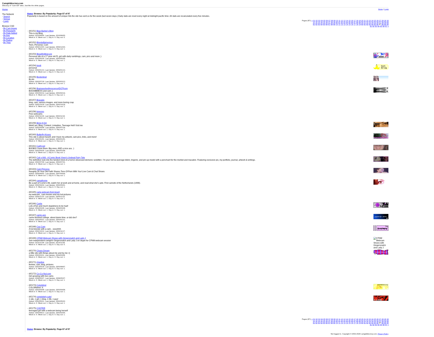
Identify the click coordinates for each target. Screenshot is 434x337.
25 (375, 20)
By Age (6, 35)
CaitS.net (41, 146)
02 (317, 20)
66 (327, 24)
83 (370, 24)
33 (319, 22)
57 (380, 22)
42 (342, 22)
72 (342, 24)
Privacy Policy (383, 334)
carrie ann (41, 215)
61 (314, 24)
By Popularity (9, 31)
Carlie (39, 203)
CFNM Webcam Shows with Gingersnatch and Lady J (61, 238)
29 (385, 20)
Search (6, 16)
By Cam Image (10, 28)
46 (352, 22)
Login (6, 21)
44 (347, 22)
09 (334, 20)
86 (378, 24)
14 (347, 20)
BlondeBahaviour (45, 42)
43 (344, 22)
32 (316, 22)
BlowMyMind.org (44, 54)
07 (329, 20)
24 (372, 20)
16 (352, 20)
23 (370, 20)
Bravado (40, 100)
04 (322, 20)
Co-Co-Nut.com (44, 274)
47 (355, 22)
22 (367, 20)
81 (365, 24)
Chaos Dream (43, 250)
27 (380, 20)
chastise (40, 262)
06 (327, 20)
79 (360, 24)
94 (379, 26)
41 (339, 22)
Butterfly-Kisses (44, 134)
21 (365, 20)
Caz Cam (41, 226)
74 (347, 24)
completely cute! (44, 297)
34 (322, 22)
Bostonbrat (42, 77)
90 (388, 24)
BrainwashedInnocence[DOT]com (52, 88)
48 (357, 22)
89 (385, 24)
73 (344, 24)
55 (375, 22)
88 (383, 24)
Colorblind (41, 285)
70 (337, 24)
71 (339, 24)
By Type (7, 42)
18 (357, 20)
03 (319, 20)
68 (332, 24)
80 (362, 24)
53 (370, 22)
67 (329, 24)
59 (385, 22)
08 (332, 20)
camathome (42, 180)
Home (5, 9)
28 (383, 20)
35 (324, 22)
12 (342, 20)
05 (324, 20)
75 (350, 24)
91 (371, 26)
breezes (40, 111)
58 (383, 22)
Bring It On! (42, 123)
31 (314, 22)
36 (327, 22)
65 (324, 24)
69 (334, 24)
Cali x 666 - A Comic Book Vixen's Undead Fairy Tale (61, 157)
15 (350, 20)
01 (314, 20)
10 (337, 20)
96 (384, 26)
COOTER (41, 308)
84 (372, 24)
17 (355, 20)
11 (339, 20)
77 (355, 24)
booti (39, 65)
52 (367, 22)
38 (332, 22)
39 (334, 22)
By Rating (7, 40)
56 (378, 22)
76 (352, 24)
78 (357, 24)
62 (316, 24)
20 (362, 20)
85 (375, 24)
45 (350, 22)
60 (388, 22)
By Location (8, 38)
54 (372, 22)
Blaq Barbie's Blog (45, 31)
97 (386, 26)
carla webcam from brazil (48, 192)
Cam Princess (43, 169)
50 (362, 22)
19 (360, 20)
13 (344, 20)
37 (329, 22)
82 (367, 24)
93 (376, 26)
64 (322, 24)
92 (373, 26)
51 (365, 22)
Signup (6, 19)
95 (381, 26)
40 (337, 22)
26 (378, 20)
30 (388, 20)
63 (319, 24)
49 (360, 22)
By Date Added (10, 33)
